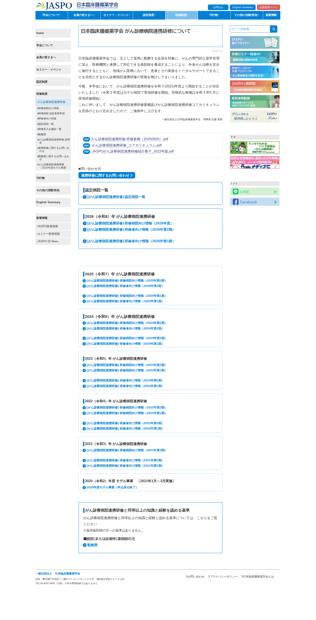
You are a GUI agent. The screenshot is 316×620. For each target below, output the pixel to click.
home (40, 33)
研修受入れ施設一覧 (49, 129)
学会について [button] (51, 15)
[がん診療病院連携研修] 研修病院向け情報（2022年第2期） (127, 407)
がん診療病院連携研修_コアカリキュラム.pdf (126, 145)
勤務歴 (42, 134)
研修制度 (42, 93)
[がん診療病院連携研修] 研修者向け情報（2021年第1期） (125, 465)
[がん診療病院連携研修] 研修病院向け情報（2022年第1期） (127, 413)
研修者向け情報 (47, 118)
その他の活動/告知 (48, 190)
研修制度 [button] (181, 15)
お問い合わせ (196, 576)
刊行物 (40, 178)
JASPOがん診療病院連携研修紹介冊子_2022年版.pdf (133, 151)
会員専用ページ (268, 7)
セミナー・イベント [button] (116, 15)
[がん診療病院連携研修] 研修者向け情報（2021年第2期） (125, 460)
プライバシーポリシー (224, 576)
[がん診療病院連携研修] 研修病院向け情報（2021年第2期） (127, 450)
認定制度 (42, 81)
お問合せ (218, 7)
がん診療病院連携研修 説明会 (54, 141)
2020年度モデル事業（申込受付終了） (113, 487)
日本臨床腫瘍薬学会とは (258, 576)
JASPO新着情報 (47, 226)
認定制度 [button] (149, 15)
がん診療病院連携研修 (51, 102)
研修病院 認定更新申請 (51, 113)
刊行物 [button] (214, 15)
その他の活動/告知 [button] (246, 15)
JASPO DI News (47, 241)
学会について (44, 45)
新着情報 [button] (271, 15)
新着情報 (42, 217)
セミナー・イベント (48, 69)
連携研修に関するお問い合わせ (53, 149)
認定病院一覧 (46, 123)
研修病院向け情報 (48, 108)
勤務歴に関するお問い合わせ (53, 158)
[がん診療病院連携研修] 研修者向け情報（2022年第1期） (125, 428)
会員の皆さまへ (46, 57)
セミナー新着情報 (48, 233)
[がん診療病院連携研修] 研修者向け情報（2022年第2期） (125, 423)
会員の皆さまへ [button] (84, 15)
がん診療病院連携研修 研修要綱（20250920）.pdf (129, 139)
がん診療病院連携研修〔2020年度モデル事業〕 (53, 166)
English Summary (242, 7)
